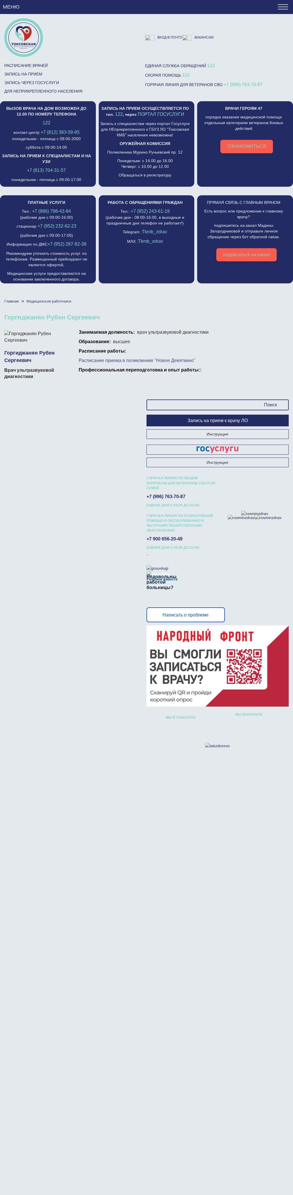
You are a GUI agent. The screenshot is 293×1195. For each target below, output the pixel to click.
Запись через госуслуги (31, 82)
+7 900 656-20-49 (164, 538)
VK (170, 729)
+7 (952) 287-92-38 (66, 244)
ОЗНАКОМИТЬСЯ (246, 146)
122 (211, 65)
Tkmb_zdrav (154, 231)
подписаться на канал (246, 254)
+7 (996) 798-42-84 (51, 211)
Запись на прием (23, 74)
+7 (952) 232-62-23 (56, 226)
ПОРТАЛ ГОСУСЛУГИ (161, 114)
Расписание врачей (26, 65)
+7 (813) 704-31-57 (46, 170)
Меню (11, 7)
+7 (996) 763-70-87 (243, 84)
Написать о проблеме (186, 615)
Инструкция (217, 434)
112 (186, 75)
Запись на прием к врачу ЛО (217, 420)
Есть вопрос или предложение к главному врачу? (243, 228)
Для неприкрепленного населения (43, 91)
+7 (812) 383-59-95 (60, 132)
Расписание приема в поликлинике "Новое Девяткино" (137, 360)
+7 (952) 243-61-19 (150, 211)
